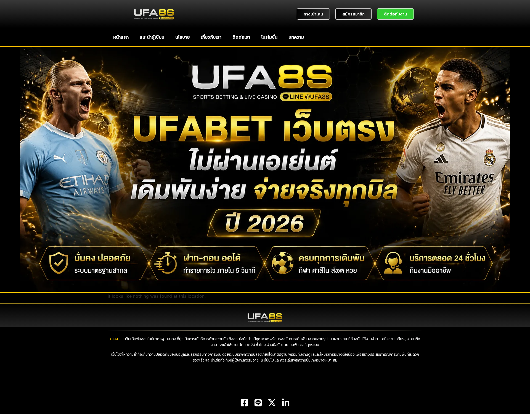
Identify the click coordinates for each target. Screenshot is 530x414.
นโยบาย (182, 37)
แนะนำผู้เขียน (152, 37)
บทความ (296, 37)
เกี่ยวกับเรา (211, 37)
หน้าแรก (121, 37)
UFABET (117, 339)
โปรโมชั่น (269, 37)
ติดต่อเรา (241, 37)
